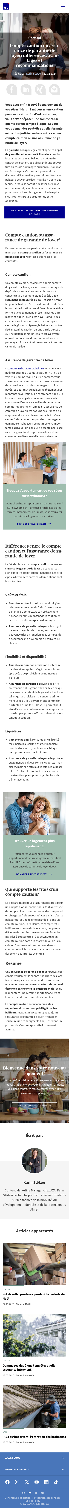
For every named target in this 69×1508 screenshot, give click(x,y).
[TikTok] (56, 1482)
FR (30, 1493)
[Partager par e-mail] (54, 89)
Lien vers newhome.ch (31, 523)
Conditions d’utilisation (18, 1497)
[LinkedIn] (46, 1482)
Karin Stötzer (34, 73)
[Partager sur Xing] (40, 89)
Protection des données (47, 1497)
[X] (27, 1482)
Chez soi (34, 38)
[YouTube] (37, 1482)
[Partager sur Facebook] (12, 89)
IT (36, 1493)
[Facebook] (8, 1482)
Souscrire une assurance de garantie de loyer (35, 212)
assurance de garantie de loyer (25, 368)
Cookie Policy (33, 1500)
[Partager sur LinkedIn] (26, 89)
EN (42, 1493)
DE (24, 1493)
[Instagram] (17, 1482)
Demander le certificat (31, 874)
